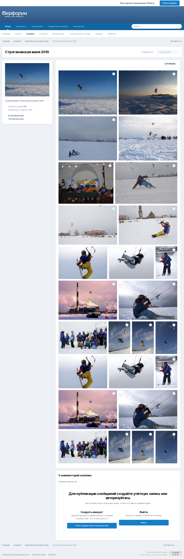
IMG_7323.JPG (117, 347)
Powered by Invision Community (153, 555)
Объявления (37, 26)
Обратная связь (39, 555)
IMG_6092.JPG (124, 197)
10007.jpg (125, 154)
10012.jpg (65, 197)
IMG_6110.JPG (127, 313)
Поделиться (147, 52)
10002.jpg (125, 108)
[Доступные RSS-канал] (179, 545)
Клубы (18, 34)
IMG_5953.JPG (67, 313)
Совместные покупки (58, 26)
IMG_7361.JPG (164, 347)
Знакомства (78, 26)
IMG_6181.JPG (67, 238)
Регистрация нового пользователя (92, 525)
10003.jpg (65, 154)
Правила (112, 34)
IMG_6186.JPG (127, 238)
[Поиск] (179, 26)
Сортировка (170, 64)
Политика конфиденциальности (15, 555)
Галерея (30, 34)
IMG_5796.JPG (164, 272)
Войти (144, 522)
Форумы (6, 34)
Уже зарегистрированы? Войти (137, 3)
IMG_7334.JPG (141, 347)
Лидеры (99, 34)
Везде (169, 26)
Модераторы (58, 34)
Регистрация (170, 3)
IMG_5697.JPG (117, 272)
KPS (25, 106)
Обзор (8, 26)
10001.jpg (65, 108)
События (43, 34)
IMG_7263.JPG (67, 347)
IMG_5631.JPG (67, 272)
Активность (21, 26)
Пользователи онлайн (80, 34)
